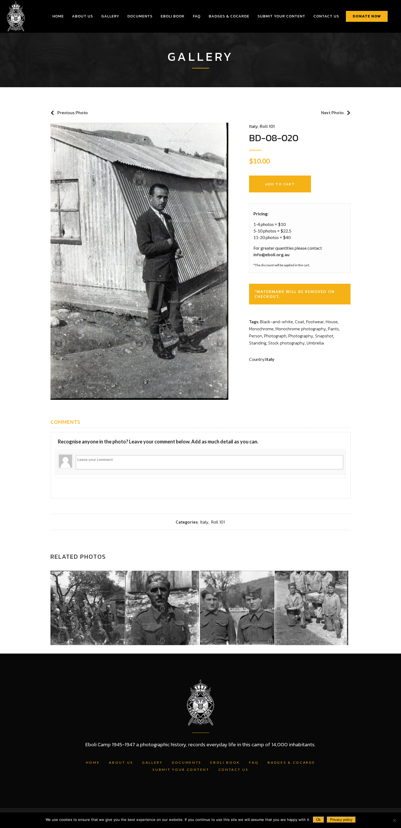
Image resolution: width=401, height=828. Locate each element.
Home (93, 762)
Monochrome (261, 328)
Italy (253, 126)
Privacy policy (341, 820)
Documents (186, 762)
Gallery (152, 762)
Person (255, 336)
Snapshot (324, 336)
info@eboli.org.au (271, 254)
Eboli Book (225, 762)
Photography (300, 336)
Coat (299, 321)
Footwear (315, 321)
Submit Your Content (180, 769)
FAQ (254, 762)
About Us (121, 762)
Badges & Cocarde (291, 762)
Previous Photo (72, 112)
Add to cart (280, 184)
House (332, 321)
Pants (333, 328)
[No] (394, 820)
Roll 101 (267, 126)
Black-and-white (276, 321)
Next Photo (332, 112)
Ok (318, 820)
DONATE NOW (367, 16)
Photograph (275, 336)
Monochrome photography (301, 328)
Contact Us (234, 769)
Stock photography (286, 343)
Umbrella (315, 343)
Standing (257, 343)
